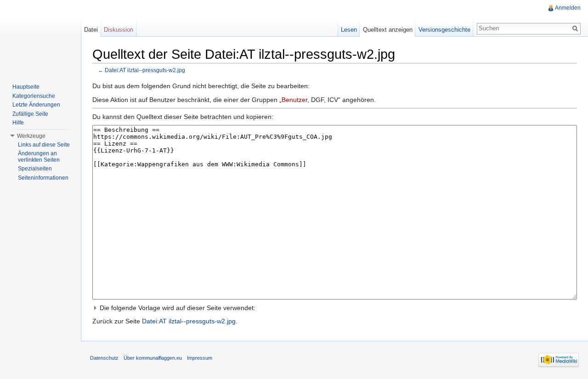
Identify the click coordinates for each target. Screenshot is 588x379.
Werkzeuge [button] (31, 136)
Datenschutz (104, 358)
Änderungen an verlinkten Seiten (39, 156)
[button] (334, 308)
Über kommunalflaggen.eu (153, 358)
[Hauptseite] (40, 37)
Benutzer (294, 99)
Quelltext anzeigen (388, 29)
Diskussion (118, 29)
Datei (91, 29)
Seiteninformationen (43, 178)
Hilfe (18, 122)
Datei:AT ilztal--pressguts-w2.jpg (145, 70)
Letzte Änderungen (36, 105)
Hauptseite (26, 87)
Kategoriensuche (33, 96)
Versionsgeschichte (444, 29)
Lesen (349, 29)
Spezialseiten (35, 168)
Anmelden (568, 8)
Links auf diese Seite (44, 144)
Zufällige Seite (30, 114)
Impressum (199, 358)
